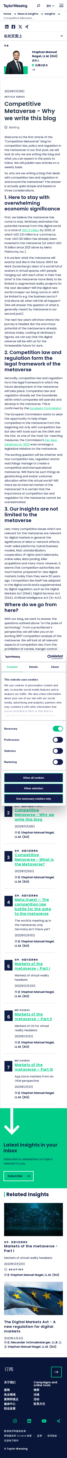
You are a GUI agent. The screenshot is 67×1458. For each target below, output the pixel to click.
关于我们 (10, 1382)
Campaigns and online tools (45, 1383)
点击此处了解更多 (33, 1242)
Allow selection (33, 788)
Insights (50, 14)
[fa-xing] (55, 1421)
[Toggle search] (38, 5)
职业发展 (10, 1408)
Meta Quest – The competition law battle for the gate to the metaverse (33, 906)
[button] (38, 5)
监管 (39, 1435)
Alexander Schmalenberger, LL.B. (34, 1342)
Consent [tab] (12, 666)
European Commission (45, 408)
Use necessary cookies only (33, 798)
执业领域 (10, 1394)
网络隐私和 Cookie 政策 (18, 1435)
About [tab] (55, 666)
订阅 (9, 1369)
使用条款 (52, 1435)
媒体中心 (10, 1404)
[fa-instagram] (12, 1421)
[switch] (58, 740)
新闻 (7, 1390)
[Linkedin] (6, 27)
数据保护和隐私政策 (15, 1431)
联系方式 (39, 1404)
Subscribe (33, 1148)
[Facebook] (13, 27)
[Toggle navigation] (61, 5)
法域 (36, 1394)
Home (7, 14)
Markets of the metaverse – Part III (34, 1067)
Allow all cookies (33, 777)
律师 (36, 1390)
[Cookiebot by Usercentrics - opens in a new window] (48, 657)
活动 (36, 1399)
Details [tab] (33, 666)
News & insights (28, 14)
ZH (48, 6)
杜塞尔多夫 (41, 65)
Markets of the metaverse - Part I (32, 966)
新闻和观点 (11, 1399)
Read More (33, 63)
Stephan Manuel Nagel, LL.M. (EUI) (35, 1275)
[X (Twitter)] (19, 27)
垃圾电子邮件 (11, 1440)
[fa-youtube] (40, 1421)
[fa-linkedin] (26, 1421)
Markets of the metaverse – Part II (33, 1016)
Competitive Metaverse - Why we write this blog (34, 815)
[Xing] (26, 27)
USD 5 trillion (30, 230)
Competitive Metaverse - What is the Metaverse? (34, 859)
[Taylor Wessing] (15, 6)
